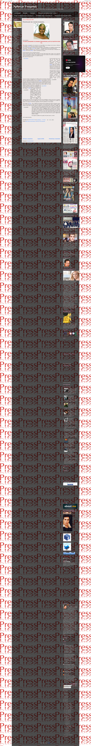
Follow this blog (70, 484)
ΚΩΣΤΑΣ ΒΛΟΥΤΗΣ (72, 604)
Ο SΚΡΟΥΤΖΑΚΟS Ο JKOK (69, 671)
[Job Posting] (63, 639)
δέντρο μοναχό (67, 674)
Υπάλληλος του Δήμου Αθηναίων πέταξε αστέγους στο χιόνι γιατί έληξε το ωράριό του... (70, 458)
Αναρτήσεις (66, 685)
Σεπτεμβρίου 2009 (68, 707)
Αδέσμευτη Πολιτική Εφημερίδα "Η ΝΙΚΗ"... (63, 15)
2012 (65, 697)
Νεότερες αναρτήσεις (28, 138)
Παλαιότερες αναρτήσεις (54, 138)
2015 (65, 693)
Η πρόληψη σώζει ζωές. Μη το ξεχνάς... (72, 411)
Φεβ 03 (67, 731)
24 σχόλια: (44, 119)
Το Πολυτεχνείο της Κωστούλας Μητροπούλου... (71, 419)
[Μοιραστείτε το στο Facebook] (52, 119)
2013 (65, 696)
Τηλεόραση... (33, 13)
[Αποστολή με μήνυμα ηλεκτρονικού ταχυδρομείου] (49, 119)
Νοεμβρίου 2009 (68, 704)
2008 (65, 736)
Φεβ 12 (67, 724)
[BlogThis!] (50, 119)
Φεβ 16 (67, 723)
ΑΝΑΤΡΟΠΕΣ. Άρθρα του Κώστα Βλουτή (44, 15)
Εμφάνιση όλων (75, 683)
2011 (65, 699)
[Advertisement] (41, 130)
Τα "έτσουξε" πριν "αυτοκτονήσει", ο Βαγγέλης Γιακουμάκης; (72, 397)
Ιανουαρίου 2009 (68, 734)
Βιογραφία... (25, 13)
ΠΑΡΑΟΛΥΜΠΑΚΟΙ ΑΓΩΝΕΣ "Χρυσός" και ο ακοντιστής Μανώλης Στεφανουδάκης (72, 441)
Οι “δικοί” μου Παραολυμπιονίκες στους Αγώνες (23, 15)
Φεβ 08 (67, 728)
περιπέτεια (37, 121)
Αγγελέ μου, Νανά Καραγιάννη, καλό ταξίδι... (72, 404)
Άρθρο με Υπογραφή (24, 6)
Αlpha (27, 121)
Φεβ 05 (67, 730)
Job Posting (65, 638)
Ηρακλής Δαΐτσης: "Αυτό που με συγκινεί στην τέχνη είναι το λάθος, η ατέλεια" (70, 676)
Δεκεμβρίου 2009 (68, 703)
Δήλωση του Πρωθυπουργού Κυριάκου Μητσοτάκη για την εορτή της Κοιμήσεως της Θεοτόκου (70, 656)
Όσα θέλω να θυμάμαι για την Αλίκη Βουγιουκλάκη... (72, 389)
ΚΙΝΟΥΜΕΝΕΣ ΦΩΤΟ (67, 672)
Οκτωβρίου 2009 (68, 706)
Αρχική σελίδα (41, 138)
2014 (65, 694)
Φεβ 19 (67, 721)
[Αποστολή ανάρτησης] (47, 119)
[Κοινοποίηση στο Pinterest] (53, 119)
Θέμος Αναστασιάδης (31, 121)
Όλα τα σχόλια (66, 687)
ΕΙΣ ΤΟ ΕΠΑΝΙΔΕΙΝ (67, 665)
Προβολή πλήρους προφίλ (67, 635)
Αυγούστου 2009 (68, 709)
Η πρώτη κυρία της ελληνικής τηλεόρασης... (34, 22)
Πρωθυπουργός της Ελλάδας (69, 654)
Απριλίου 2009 (67, 714)
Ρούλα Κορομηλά (42, 121)
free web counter (65, 468)
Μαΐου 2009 (67, 713)
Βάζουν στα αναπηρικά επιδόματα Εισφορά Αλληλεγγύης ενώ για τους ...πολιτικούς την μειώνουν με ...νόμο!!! (72, 450)
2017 (65, 690)
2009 (65, 702)
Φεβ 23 (67, 720)
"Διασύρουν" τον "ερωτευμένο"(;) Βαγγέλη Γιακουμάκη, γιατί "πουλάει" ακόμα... (70, 427)
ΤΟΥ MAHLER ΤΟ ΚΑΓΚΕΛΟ (69, 664)
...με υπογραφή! (17, 13)
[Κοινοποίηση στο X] (51, 119)
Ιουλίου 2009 (67, 710)
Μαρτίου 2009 (67, 716)
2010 (65, 700)
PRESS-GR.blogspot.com (68, 645)
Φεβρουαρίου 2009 (68, 717)
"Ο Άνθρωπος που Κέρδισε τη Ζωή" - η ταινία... (47, 13)
